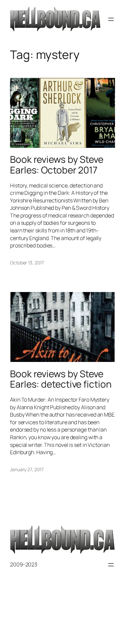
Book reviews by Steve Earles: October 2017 (56, 164)
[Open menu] (111, 19)
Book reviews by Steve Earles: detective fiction (61, 379)
